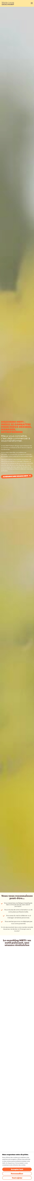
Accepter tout (17, 1169)
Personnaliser (17, 1174)
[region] (17, 1166)
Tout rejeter (17, 1178)
